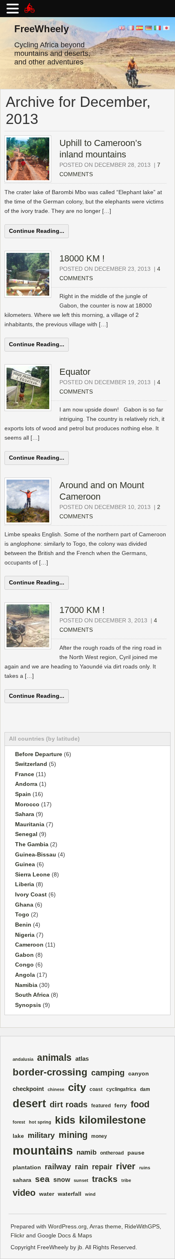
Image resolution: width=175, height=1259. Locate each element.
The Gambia (31, 844)
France (24, 774)
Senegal (26, 834)
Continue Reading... (36, 231)
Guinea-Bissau (35, 854)
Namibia (26, 985)
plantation (27, 1167)
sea (42, 1179)
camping (108, 1072)
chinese (56, 1089)
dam (145, 1089)
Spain (23, 794)
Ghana (24, 904)
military (41, 1135)
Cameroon (29, 944)
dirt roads (69, 1104)
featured (101, 1106)
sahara (22, 1180)
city (77, 1087)
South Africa (32, 994)
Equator (74, 372)
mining (73, 1135)
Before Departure (38, 754)
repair (102, 1167)
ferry (120, 1105)
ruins (144, 1167)
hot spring (40, 1122)
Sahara (24, 814)
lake (18, 1136)
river (126, 1166)
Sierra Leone (32, 874)
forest (19, 1122)
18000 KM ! (82, 258)
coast (96, 1089)
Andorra (26, 784)
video (24, 1193)
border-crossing (50, 1072)
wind (90, 1194)
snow (61, 1179)
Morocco (27, 804)
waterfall (69, 1194)
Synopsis (28, 1005)
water (46, 1194)
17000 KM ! (82, 610)
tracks (105, 1179)
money (99, 1136)
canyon (138, 1074)
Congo (24, 964)
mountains (43, 1150)
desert (29, 1103)
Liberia (24, 884)
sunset (81, 1180)
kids (65, 1120)
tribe (126, 1180)
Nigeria (25, 935)
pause (135, 1153)
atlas (82, 1058)
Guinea (25, 864)
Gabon (24, 954)
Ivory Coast (31, 894)
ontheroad (112, 1153)
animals (54, 1057)
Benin (23, 924)
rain (81, 1166)
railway (58, 1166)
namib (86, 1152)
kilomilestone (112, 1120)
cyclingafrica (121, 1089)
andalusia (23, 1059)
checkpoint (28, 1089)
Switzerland (31, 764)
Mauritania (29, 824)
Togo (22, 914)
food (140, 1104)
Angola (25, 974)
